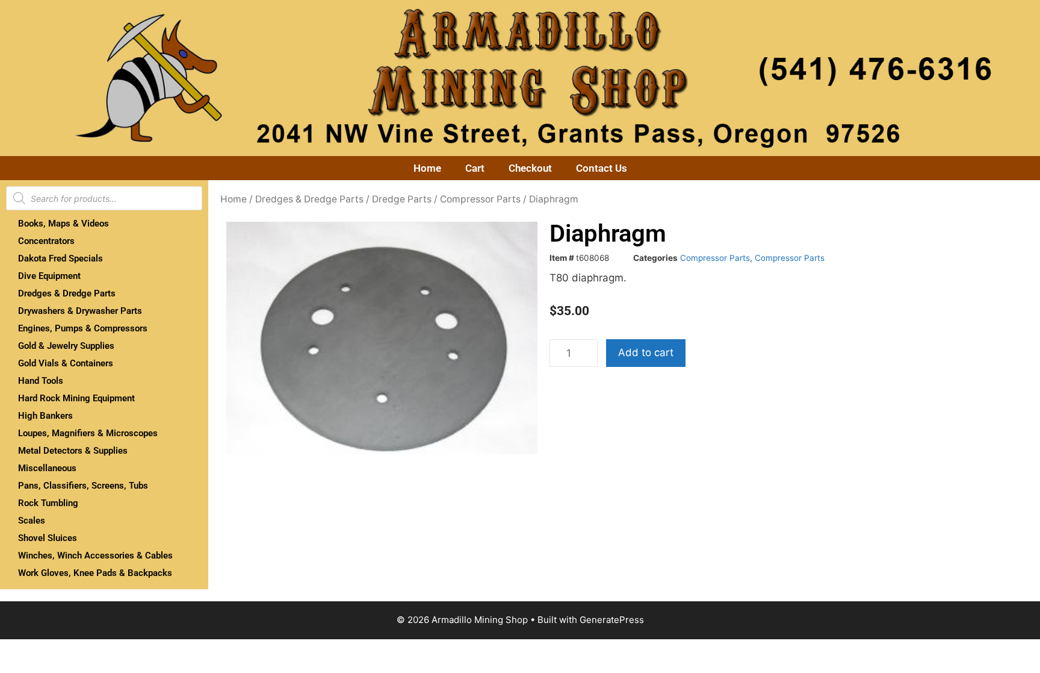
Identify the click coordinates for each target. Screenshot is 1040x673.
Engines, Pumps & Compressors (82, 328)
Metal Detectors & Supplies (73, 450)
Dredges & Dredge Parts (67, 293)
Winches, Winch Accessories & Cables (95, 555)
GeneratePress (612, 619)
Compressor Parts (480, 199)
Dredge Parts (402, 199)
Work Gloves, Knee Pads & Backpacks (95, 573)
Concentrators (46, 241)
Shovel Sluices (47, 538)
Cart (474, 168)
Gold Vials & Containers (65, 363)
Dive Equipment (49, 276)
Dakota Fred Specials (60, 258)
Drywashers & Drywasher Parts (80, 310)
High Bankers (45, 415)
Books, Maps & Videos (63, 223)
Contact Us (601, 168)
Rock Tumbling (48, 503)
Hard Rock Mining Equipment (76, 398)
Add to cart (645, 352)
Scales (31, 520)
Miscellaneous (47, 468)
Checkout (530, 168)
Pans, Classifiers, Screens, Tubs (83, 485)
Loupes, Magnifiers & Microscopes (88, 433)
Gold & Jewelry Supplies (66, 345)
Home (427, 168)
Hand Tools (40, 380)
